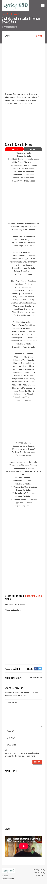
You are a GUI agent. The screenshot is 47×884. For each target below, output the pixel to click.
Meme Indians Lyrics (13, 610)
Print (39, 35)
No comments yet (14, 678)
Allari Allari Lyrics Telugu (15, 604)
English (14, 149)
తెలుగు (32, 149)
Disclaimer (40, 876)
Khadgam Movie (10, 26)
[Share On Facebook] (36, 668)
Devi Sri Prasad (10, 14)
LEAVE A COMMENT (35, 678)
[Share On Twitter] (40, 668)
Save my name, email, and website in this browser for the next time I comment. (22, 754)
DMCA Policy (39, 873)
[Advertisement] (23, 65)
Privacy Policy (39, 870)
